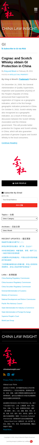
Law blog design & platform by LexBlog (18, 441)
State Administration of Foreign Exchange (16, 312)
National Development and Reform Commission (18, 299)
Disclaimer (19, 380)
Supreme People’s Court (10, 316)
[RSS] (4, 374)
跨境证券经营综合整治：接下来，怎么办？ (17, 246)
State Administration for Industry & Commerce (18, 308)
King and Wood (10, 71)
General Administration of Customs (14, 291)
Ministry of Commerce (9, 295)
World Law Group (8, 320)
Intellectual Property (19, 74)
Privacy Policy (8, 380)
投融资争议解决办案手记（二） (13, 242)
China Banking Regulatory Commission (15, 278)
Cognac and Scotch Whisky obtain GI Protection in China (17, 62)
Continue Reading (9, 142)
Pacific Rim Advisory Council (12, 303)
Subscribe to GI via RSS (14, 49)
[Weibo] (12, 374)
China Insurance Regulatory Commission (16, 282)
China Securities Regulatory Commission (16, 287)
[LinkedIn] (8, 374)
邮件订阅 (5, 196)
